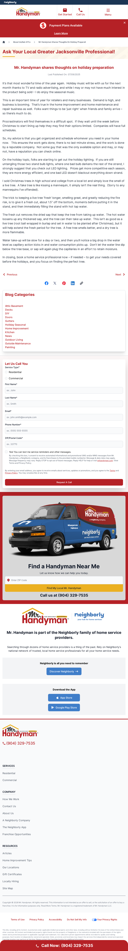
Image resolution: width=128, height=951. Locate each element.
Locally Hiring (10, 881)
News (8, 335)
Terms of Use (18, 919)
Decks (9, 309)
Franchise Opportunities (16, 834)
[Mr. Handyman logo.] (45, 616)
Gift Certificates (12, 874)
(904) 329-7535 (73, 595)
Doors (8, 317)
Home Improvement (17, 328)
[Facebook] (46, 283)
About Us (8, 813)
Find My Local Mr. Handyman (64, 588)
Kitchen (10, 332)
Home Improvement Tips (17, 860)
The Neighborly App (14, 827)
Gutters (9, 320)
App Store (66, 697)
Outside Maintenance (18, 343)
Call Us (80, 14)
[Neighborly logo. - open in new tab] (10, 2)
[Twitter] (55, 283)
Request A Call (64, 482)
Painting (10, 347)
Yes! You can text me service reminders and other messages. (40, 452)
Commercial (16, 378)
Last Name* (11, 397)
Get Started (65, 14)
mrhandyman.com (105, 460)
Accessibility (55, 919)
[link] (81, 283)
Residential (15, 372)
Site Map (7, 888)
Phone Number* (13, 424)
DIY (7, 313)
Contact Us (9, 806)
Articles (7, 853)
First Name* (11, 384)
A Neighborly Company (16, 820)
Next (118, 274)
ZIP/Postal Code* (14, 438)
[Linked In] (73, 283)
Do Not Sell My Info (77, 919)
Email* (8, 411)
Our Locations (10, 867)
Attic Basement (14, 305)
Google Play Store (66, 707)
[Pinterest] (64, 283)
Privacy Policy (11, 473)
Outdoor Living (14, 339)
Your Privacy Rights (107, 919)
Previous (12, 274)
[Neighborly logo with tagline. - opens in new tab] (90, 616)
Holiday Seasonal (15, 324)
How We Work (10, 799)
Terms (112, 470)
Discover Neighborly (62, 671)
